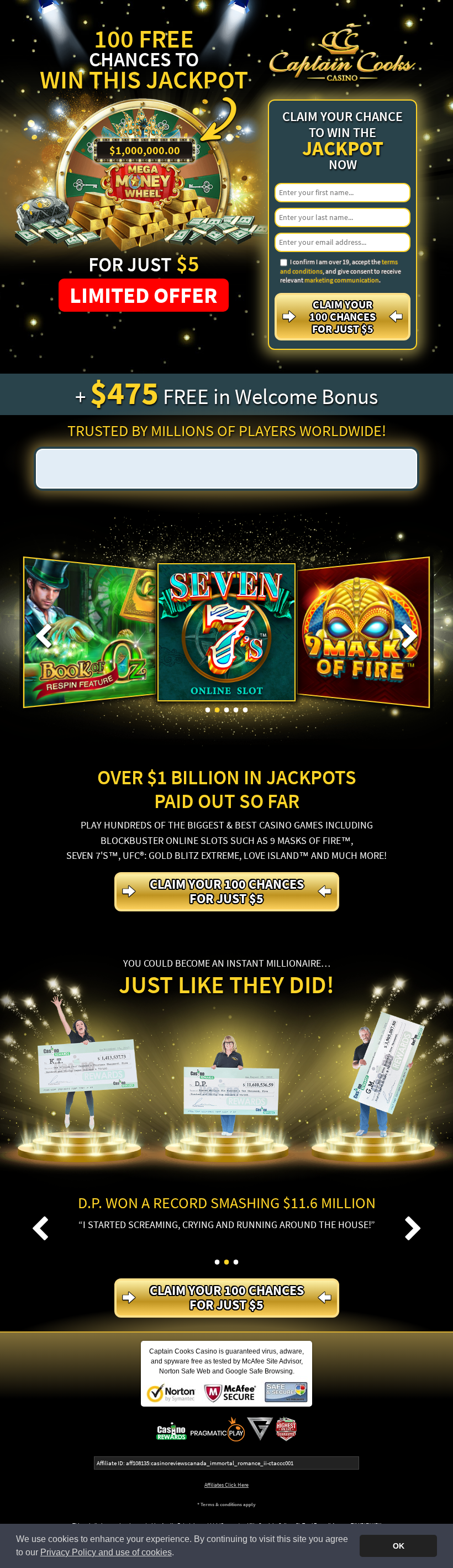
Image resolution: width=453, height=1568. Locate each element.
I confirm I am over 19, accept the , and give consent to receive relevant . (340, 271)
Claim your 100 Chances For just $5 (342, 316)
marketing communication (341, 280)
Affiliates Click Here (226, 1484)
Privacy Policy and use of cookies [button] (106, 1552)
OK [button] (398, 1545)
